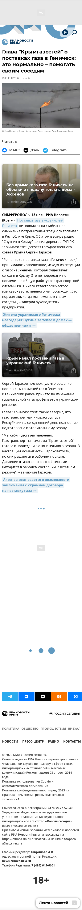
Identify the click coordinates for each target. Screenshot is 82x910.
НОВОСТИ (10, 742)
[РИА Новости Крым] (17, 42)
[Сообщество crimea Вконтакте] (26, 696)
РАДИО (53, 742)
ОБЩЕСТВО (29, 729)
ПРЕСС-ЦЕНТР (33, 742)
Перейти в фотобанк (62, 131)
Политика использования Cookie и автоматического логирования (27, 784)
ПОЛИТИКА (10, 729)
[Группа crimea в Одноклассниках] (59, 696)
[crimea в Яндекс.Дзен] (43, 696)
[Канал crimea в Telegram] (10, 696)
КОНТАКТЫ (72, 742)
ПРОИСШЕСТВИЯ (53, 729)
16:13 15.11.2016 (10, 78)
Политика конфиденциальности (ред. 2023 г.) (35, 790)
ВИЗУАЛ (74, 729)
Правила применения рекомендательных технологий (33, 797)
